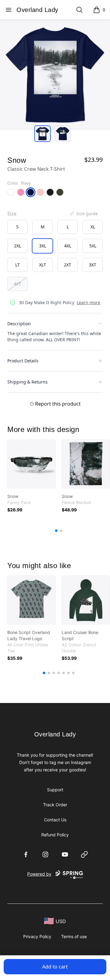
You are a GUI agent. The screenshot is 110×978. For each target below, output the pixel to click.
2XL (17, 246)
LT (17, 265)
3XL (42, 246)
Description (19, 324)
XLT (42, 265)
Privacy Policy (37, 936)
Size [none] (11, 213)
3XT (92, 265)
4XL (67, 246)
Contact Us (55, 819)
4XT (17, 284)
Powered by (39, 874)
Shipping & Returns (27, 382)
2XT (67, 265)
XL (92, 227)
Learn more (88, 302)
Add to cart (55, 966)
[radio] (17, 227)
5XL (92, 246)
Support (55, 789)
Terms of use (74, 936)
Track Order (55, 804)
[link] (31, 464)
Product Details (22, 361)
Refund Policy (55, 834)
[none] (83, 214)
